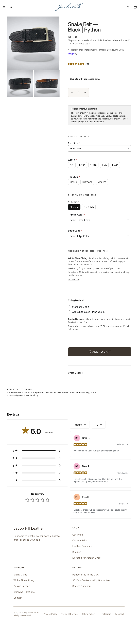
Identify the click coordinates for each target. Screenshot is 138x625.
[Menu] (4, 7)
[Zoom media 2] (20, 83)
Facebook (120, 614)
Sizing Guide (20, 574)
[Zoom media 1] (33, 43)
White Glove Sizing (23, 580)
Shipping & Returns (23, 591)
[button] (37, 450)
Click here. (102, 250)
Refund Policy (88, 614)
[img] (76, 64)
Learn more (73, 279)
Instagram (106, 614)
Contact (17, 597)
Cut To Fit (77, 534)
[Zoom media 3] (47, 83)
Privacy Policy (50, 614)
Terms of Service (69, 614)
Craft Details (75, 372)
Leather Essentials (82, 546)
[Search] (11, 7)
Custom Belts (79, 540)
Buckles (76, 552)
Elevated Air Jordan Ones (86, 557)
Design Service (21, 586)
